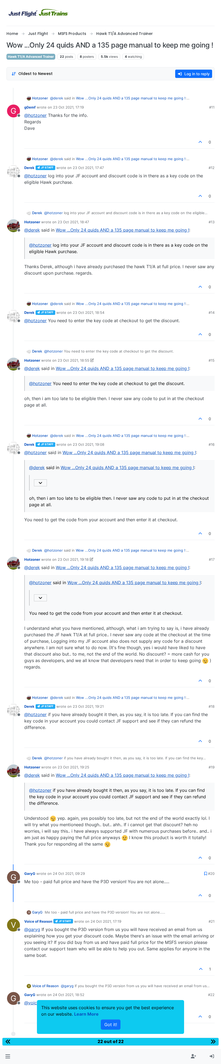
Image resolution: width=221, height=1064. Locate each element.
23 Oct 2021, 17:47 (88, 168)
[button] (7, 1056)
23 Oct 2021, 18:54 (88, 312)
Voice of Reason (38, 921)
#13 (212, 222)
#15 (212, 360)
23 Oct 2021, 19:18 (73, 559)
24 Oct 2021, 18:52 (68, 995)
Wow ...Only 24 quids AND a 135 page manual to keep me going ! (130, 98)
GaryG (29, 873)
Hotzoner (40, 98)
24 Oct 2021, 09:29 (69, 873)
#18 (212, 706)
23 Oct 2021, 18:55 (73, 360)
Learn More (86, 1014)
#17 (212, 559)
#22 (211, 995)
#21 (212, 921)
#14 (212, 312)
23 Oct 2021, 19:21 (88, 706)
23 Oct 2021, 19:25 (73, 767)
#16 (212, 444)
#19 (212, 767)
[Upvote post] (200, 142)
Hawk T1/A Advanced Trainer (31, 57)
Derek (29, 168)
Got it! (110, 1024)
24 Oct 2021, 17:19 (106, 921)
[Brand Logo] (38, 12)
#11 (212, 107)
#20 (211, 873)
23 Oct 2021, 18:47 (73, 222)
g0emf (30, 107)
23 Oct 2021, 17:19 (68, 107)
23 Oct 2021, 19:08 (88, 444)
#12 (212, 168)
